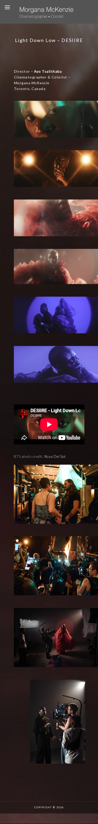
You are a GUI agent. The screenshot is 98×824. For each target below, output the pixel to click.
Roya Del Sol (55, 456)
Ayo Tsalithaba (48, 71)
